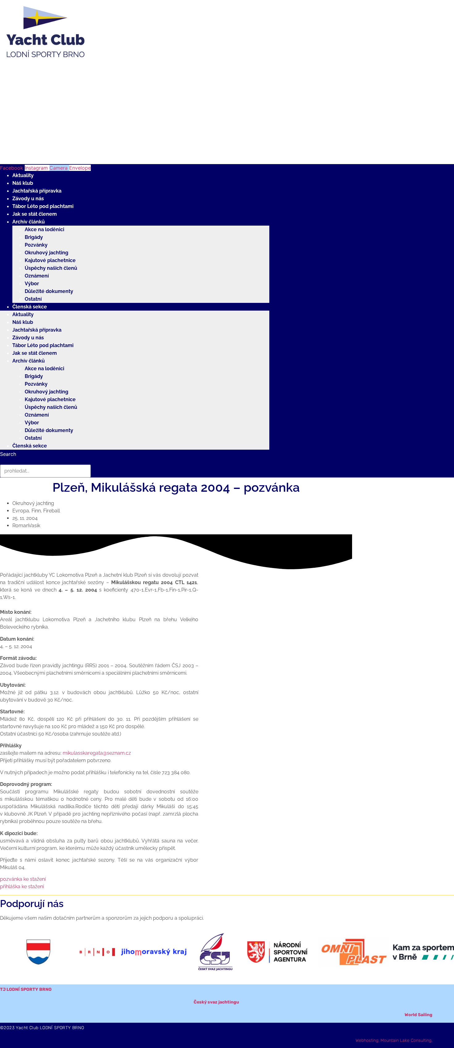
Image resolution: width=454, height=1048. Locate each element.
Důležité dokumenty (49, 291)
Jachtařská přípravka (36, 191)
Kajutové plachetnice (50, 260)
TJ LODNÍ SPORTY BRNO (26, 989)
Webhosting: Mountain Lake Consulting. (393, 1040)
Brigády (34, 237)
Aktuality (23, 175)
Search (8, 454)
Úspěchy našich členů (51, 268)
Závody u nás (28, 199)
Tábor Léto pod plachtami (43, 206)
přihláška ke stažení (22, 886)
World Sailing (418, 1014)
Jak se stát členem (34, 214)
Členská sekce (29, 307)
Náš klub (22, 183)
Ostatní (33, 299)
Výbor (32, 283)
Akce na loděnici (44, 229)
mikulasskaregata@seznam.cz (97, 753)
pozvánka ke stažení (23, 879)
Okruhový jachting (46, 253)
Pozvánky (36, 245)
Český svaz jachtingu (216, 1002)
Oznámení (37, 276)
